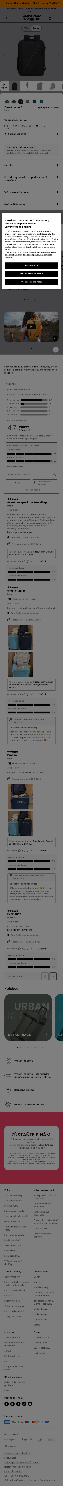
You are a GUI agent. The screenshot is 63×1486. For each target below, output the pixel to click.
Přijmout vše (31, 265)
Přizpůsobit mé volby (31, 282)
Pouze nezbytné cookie (31, 273)
